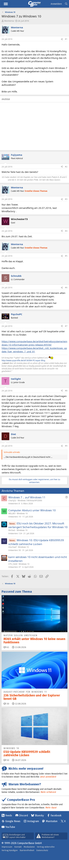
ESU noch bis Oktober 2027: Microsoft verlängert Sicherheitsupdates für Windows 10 (38, 525)
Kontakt (18, 847)
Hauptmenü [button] (6, 4)
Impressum (7, 847)
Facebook (56, 815)
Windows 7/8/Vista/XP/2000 (30, 500)
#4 (66, 231)
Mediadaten (29, 847)
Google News (12, 821)
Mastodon (51, 821)
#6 (66, 287)
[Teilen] (62, 39)
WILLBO (11, 513)
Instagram (33, 821)
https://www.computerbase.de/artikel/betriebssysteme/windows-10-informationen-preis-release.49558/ (34, 343)
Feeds (8, 815)
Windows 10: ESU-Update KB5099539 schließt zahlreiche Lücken (36, 542)
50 (7, 760)
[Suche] (66, 4)
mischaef (12, 547)
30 (7, 703)
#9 (66, 445)
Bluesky (39, 815)
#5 (66, 256)
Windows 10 (22, 513)
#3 (66, 199)
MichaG (11, 530)
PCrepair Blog (39, 360)
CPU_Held (12, 564)
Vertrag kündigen (10, 850)
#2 (66, 166)
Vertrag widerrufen (46, 847)
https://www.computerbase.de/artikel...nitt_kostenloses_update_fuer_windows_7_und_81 (34, 349)
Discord (23, 815)
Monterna (9, 20)
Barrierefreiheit (27, 850)
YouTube (10, 827)
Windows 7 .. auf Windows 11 (26, 497)
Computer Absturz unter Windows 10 (32, 510)
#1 (66, 39)
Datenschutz (42, 850)
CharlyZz (12, 500)
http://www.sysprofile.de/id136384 (17, 360)
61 (7, 647)
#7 (66, 326)
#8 (66, 390)
